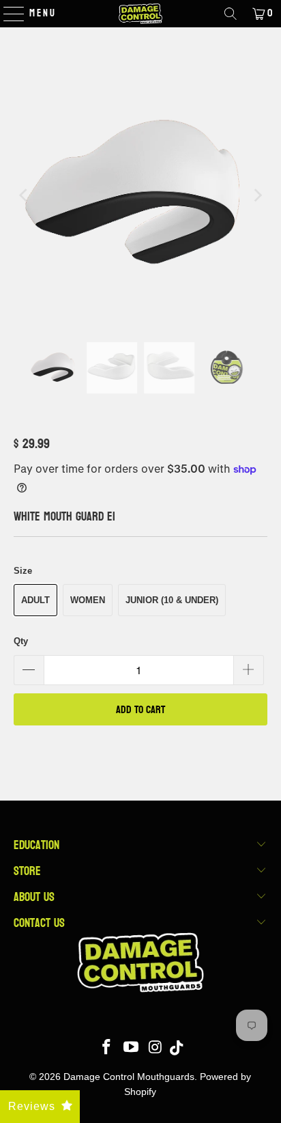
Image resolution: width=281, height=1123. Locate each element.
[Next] (257, 195)
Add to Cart (140, 709)
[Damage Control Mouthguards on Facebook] (107, 1048)
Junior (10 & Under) (171, 600)
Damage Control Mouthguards (128, 1076)
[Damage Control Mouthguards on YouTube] (131, 1048)
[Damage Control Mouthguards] (140, 13)
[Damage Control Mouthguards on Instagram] (155, 1048)
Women (87, 600)
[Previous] (24, 195)
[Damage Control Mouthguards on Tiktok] (176, 1048)
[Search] (230, 13)
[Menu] (7, 13)
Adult (35, 600)
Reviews (31, 1106)
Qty (21, 641)
